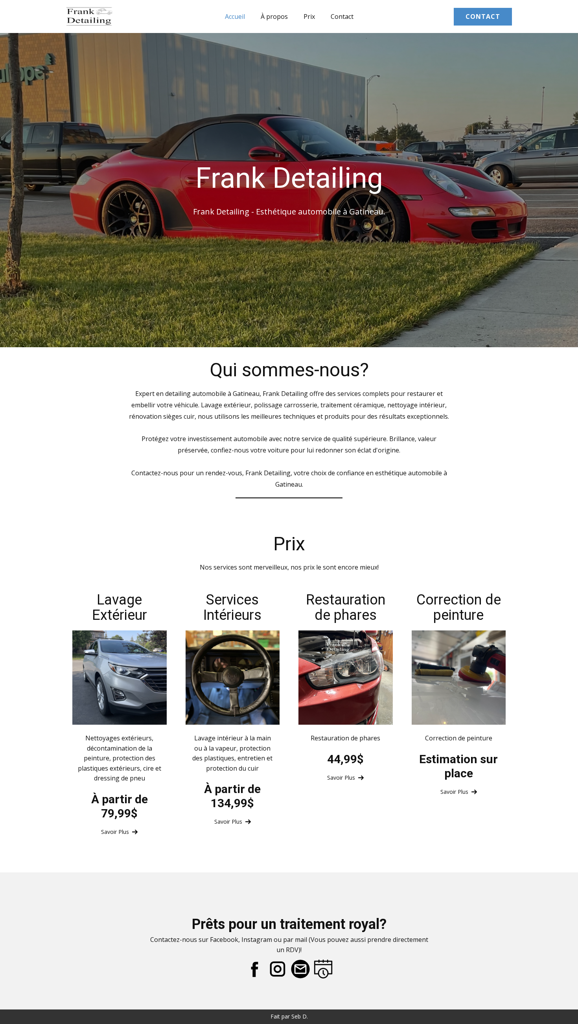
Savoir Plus (116, 831)
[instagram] (277, 969)
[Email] (300, 969)
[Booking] (323, 969)
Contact (342, 16)
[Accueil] (89, 16)
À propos (274, 16)
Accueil (235, 16)
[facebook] (254, 969)
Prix (309, 16)
